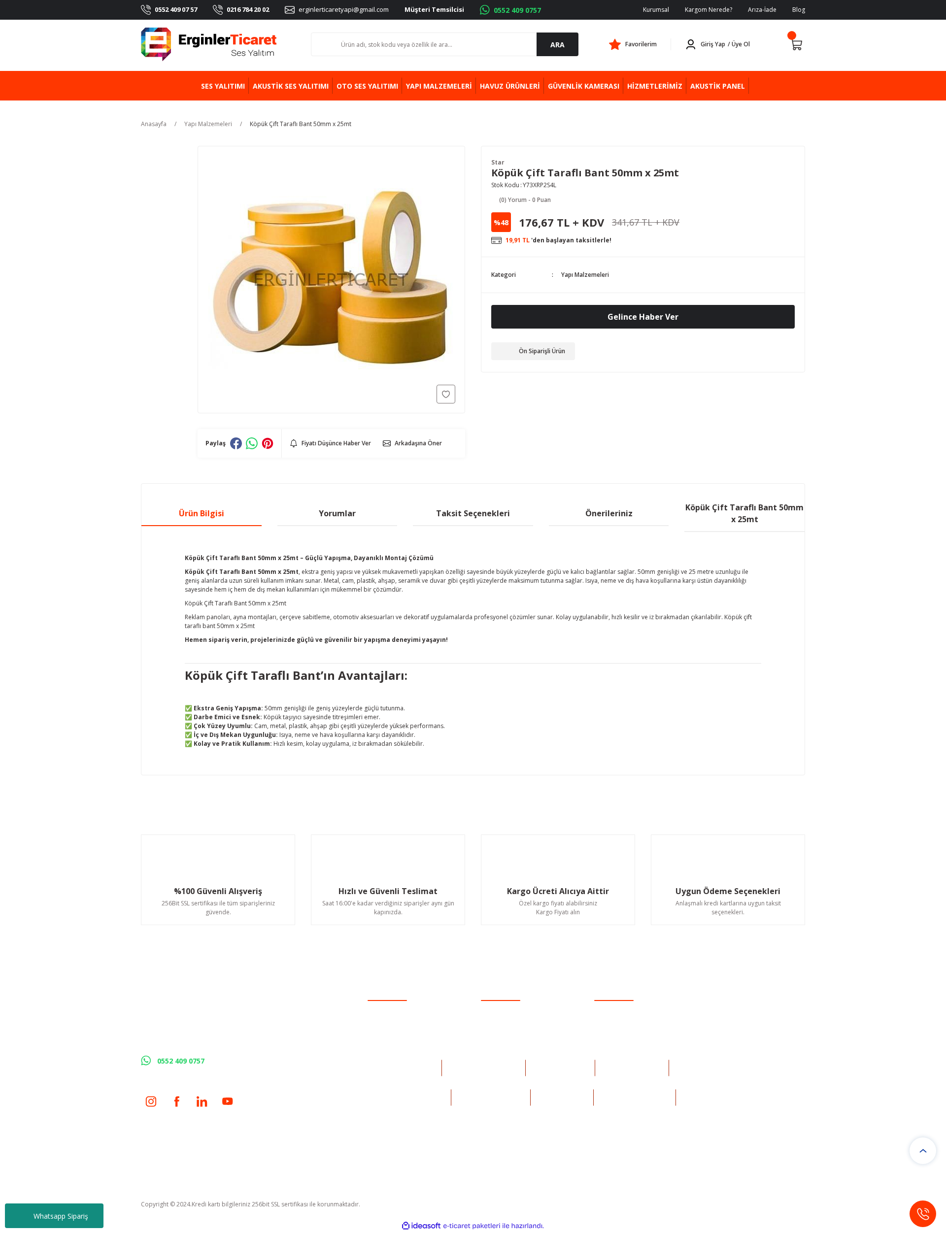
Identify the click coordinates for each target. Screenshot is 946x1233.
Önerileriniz (609, 513)
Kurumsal (656, 9)
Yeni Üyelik (383, 1010)
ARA (557, 44)
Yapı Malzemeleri (585, 274)
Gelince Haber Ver (643, 316)
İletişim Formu (500, 1023)
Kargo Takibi (498, 1048)
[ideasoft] (421, 1226)
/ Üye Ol (739, 44)
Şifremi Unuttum (390, 1036)
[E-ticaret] (472, 1226)
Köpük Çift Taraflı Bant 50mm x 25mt (744, 513)
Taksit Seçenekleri (473, 513)
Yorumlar (337, 513)
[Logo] (209, 44)
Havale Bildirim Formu (512, 1036)
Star (498, 162)
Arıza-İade (762, 9)
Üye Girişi (381, 1023)
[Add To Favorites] (446, 394)
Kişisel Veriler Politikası (625, 1048)
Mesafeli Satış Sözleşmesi (629, 1010)
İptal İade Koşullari (620, 1036)
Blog (798, 9)
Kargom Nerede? (708, 9)
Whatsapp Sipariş (61, 1216)
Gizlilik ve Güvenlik (619, 1023)
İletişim (491, 1010)
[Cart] (796, 44)
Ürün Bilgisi (201, 513)
